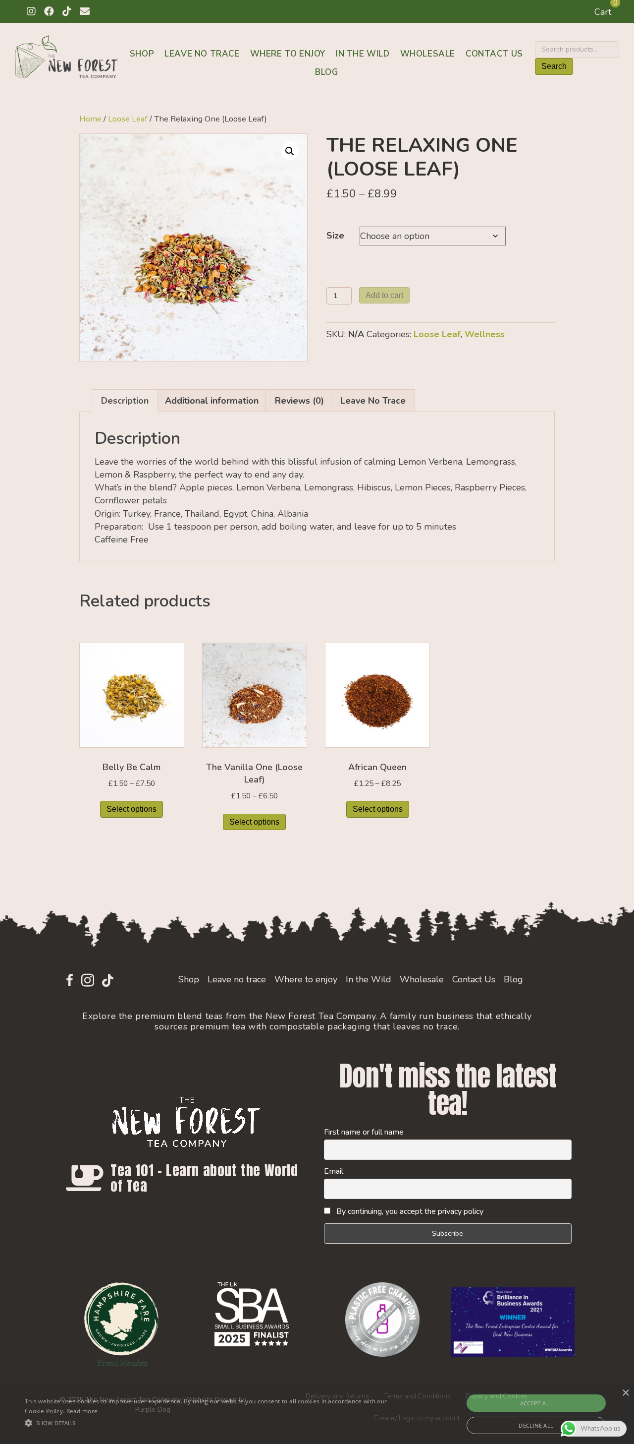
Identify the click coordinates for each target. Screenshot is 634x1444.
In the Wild (363, 54)
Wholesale (427, 54)
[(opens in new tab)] (121, 1323)
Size (335, 235)
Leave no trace (201, 54)
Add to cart (384, 295)
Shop (142, 54)
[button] (31, 11)
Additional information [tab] (212, 401)
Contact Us (494, 54)
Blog (326, 72)
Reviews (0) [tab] (299, 401)
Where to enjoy (287, 54)
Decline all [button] (536, 1425)
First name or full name (364, 1132)
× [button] (625, 1393)
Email (333, 1171)
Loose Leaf (128, 118)
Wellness (485, 334)
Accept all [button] (536, 1403)
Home (90, 118)
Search (554, 66)
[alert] (317, 1414)
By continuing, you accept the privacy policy (408, 1211)
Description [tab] (125, 401)
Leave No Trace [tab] (373, 401)
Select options (131, 809)
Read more (82, 1411)
